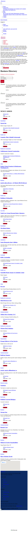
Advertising (21, 13)
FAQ (26, 14)
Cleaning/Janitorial (4, 311)
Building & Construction (6, 148)
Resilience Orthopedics (7, 198)
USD (4, 29)
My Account (5, 13)
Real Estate (3, 397)
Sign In (2, 19)
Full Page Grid (6, 8)
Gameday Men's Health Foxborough (10, 137)
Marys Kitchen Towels (6, 456)
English (4, 33)
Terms (23, 14)
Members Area (6, 492)
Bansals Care (4, 427)
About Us (10, 14)
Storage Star (4, 412)
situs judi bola (20, 55)
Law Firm (3, 210)
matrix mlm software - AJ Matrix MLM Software (14, 183)
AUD (14, 29)
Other (2, 163)
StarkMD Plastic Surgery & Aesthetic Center (12, 272)
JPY (16, 29)
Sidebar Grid (7, 10)
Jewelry (2, 367)
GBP (7, 29)
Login (4, 42)
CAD (11, 29)
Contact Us (5, 494)
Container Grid (18, 8)
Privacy (20, 14)
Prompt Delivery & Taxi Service (9, 341)
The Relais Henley (5, 228)
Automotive (3, 239)
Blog (4, 11)
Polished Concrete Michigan (8, 399)
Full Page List (12, 8)
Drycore (3, 286)
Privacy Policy (6, 496)
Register (5, 19)
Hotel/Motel (3, 120)
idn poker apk (6, 63)
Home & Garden (4, 383)
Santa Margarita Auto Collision (9, 242)
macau (14, 47)
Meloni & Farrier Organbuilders (9, 442)
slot (23, 53)
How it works (15, 14)
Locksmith (3, 254)
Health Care (3, 134)
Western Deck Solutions (7, 328)
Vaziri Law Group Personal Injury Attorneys (12, 213)
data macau (6, 48)
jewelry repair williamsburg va (9, 370)
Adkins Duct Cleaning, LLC (8, 314)
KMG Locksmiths (5, 257)
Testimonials (5, 14)
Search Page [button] (5, 7)
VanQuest (3, 385)
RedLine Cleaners (5, 355)
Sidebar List (12, 10)
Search (2, 81)
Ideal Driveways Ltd (6, 300)
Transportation (3, 338)
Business (2, 180)
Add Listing (10, 13)
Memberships (16, 13)
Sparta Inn (3, 123)
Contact (4, 15)
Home (4, 6)
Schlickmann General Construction (10, 151)
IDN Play (17, 60)
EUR (9, 29)
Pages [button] (4, 12)
